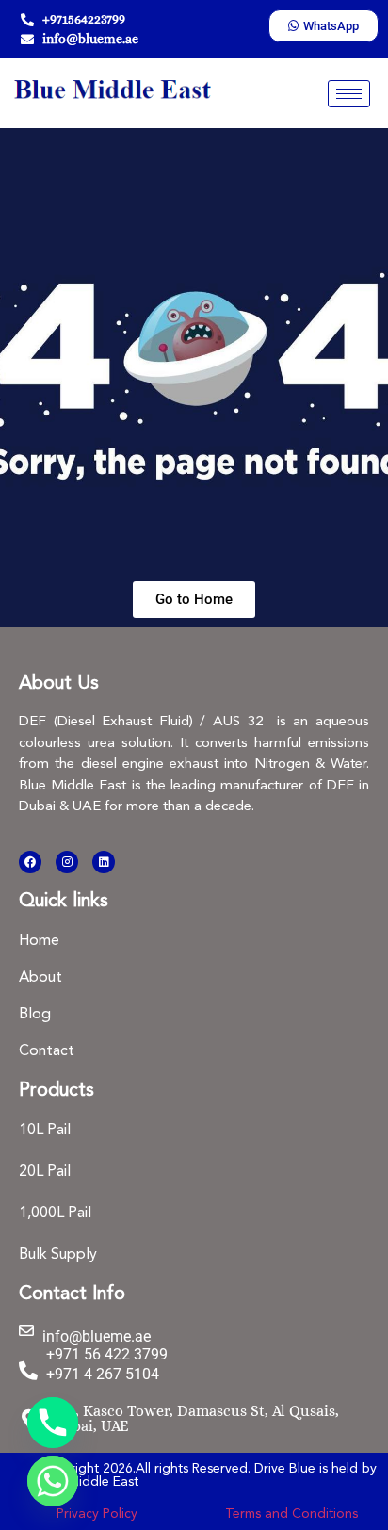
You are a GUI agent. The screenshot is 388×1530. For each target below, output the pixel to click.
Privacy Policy (97, 1514)
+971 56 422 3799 (107, 1354)
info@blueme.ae (96, 1336)
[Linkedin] (103, 862)
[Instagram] (67, 862)
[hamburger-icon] (349, 93)
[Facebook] (30, 862)
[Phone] (52, 1422)
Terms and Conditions (291, 1514)
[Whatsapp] (52, 1481)
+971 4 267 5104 (102, 1374)
